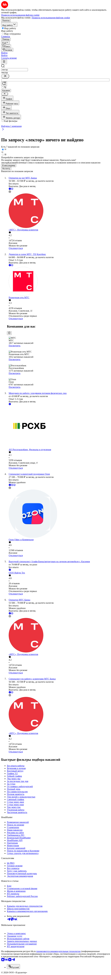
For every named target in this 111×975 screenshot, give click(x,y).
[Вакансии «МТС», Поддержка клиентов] (58, 211)
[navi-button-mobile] (4, 61)
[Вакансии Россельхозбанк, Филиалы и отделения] (58, 427)
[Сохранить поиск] (4, 83)
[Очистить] (5, 76)
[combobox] (14, 69)
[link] (6, 46)
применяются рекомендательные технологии (58, 951)
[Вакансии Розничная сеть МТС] (58, 281)
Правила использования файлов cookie (51, 17)
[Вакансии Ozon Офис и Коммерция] (58, 514)
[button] (4, 53)
